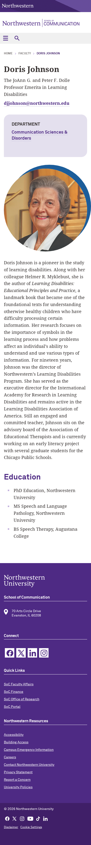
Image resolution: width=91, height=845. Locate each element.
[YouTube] (30, 818)
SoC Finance (13, 692)
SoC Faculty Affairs (18, 684)
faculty (24, 53)
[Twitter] (14, 818)
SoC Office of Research (21, 699)
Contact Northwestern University (29, 764)
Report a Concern (17, 779)
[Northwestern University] (45, 581)
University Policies (18, 787)
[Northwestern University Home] (17, 5)
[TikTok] (38, 818)
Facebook (9, 653)
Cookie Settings (31, 827)
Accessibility (14, 735)
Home (8, 53)
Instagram (44, 653)
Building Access (16, 742)
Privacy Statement (18, 772)
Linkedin (32, 653)
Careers (10, 757)
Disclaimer (11, 827)
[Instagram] (22, 818)
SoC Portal (12, 707)
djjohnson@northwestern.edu (36, 103)
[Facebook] (7, 818)
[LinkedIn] (45, 818)
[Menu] (5, 38)
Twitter (21, 653)
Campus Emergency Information (29, 750)
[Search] (16, 38)
